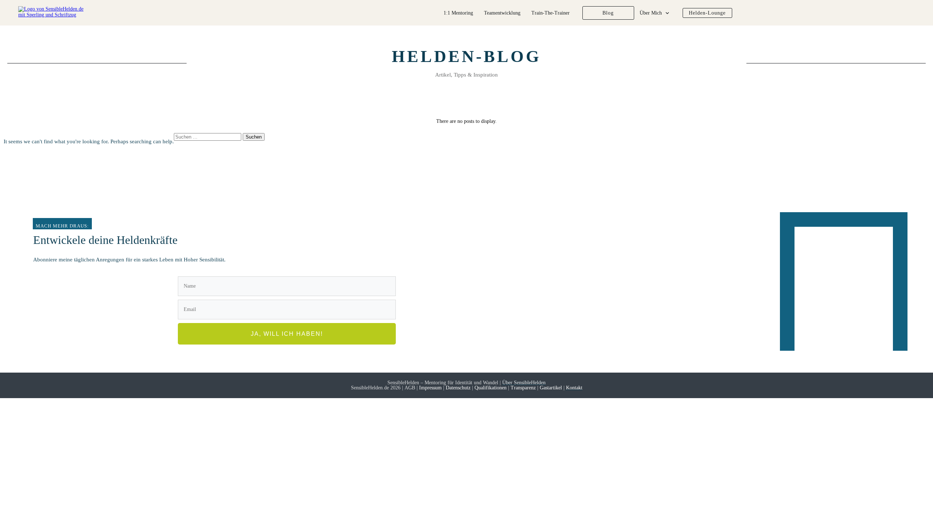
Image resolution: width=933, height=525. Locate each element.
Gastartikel (550, 387)
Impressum (431, 387)
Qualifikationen (491, 387)
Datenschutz (458, 387)
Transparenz (523, 387)
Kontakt (574, 387)
